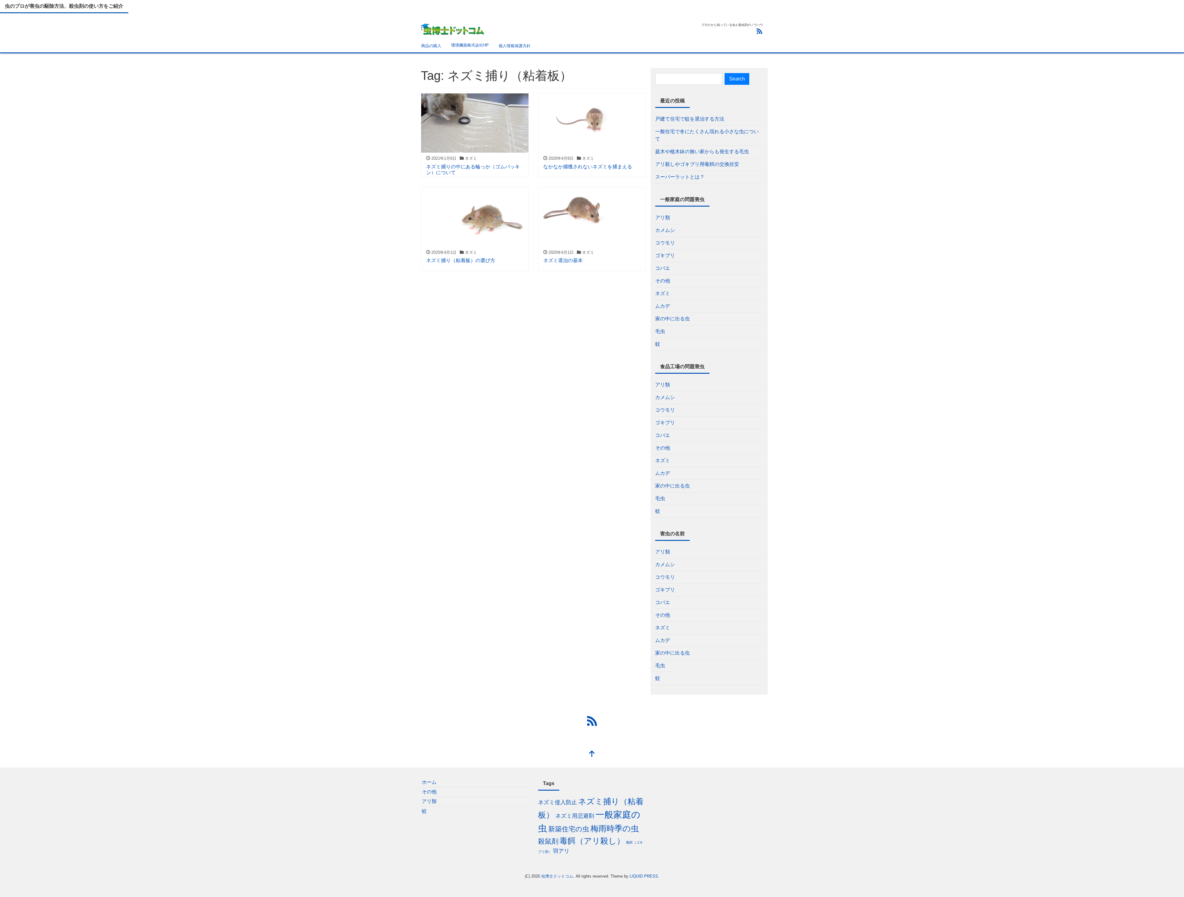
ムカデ (662, 306)
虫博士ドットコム (557, 876)
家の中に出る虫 (672, 318)
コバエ (662, 268)
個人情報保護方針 (515, 45)
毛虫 (660, 331)
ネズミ (662, 293)
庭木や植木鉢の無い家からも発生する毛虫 (702, 151)
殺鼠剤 (548, 841)
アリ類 (662, 217)
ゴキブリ (665, 255)
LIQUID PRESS (644, 876)
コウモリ (665, 242)
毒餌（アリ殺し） (592, 841)
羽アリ (561, 851)
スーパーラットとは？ (680, 176)
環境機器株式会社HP (470, 45)
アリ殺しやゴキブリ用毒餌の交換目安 (697, 164)
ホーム (429, 782)
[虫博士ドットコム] (452, 28)
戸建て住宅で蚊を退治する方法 (689, 118)
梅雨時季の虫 (614, 828)
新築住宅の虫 (568, 829)
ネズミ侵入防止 (557, 802)
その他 (662, 280)
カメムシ (665, 230)
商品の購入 (431, 45)
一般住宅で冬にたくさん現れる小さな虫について (707, 135)
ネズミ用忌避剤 (574, 816)
